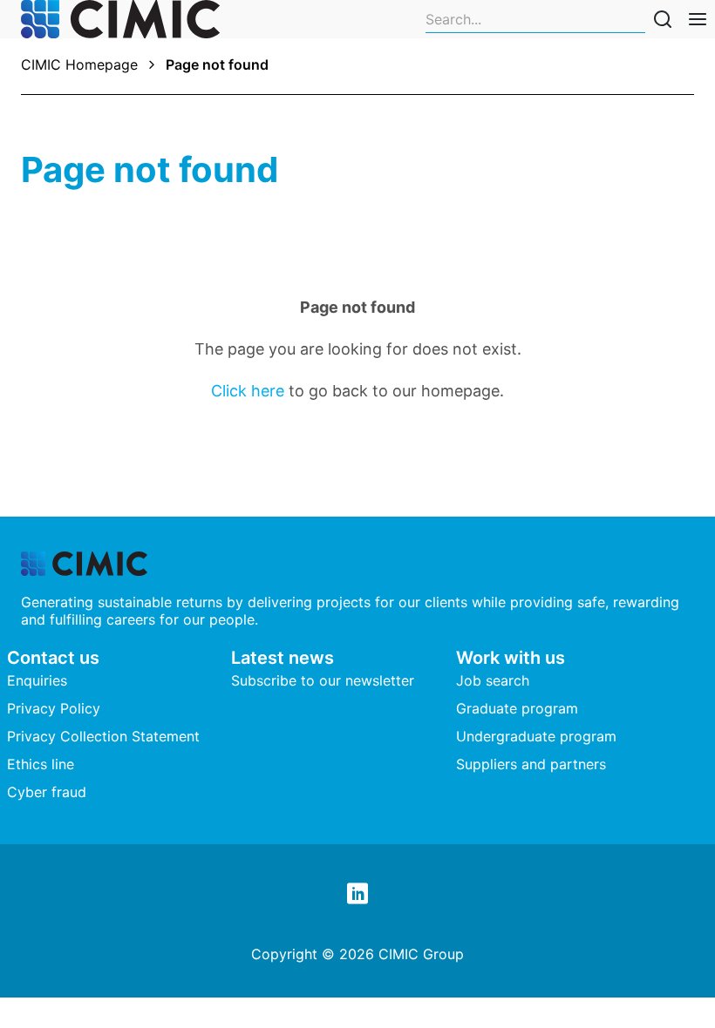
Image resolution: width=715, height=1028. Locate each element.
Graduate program (517, 708)
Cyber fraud (46, 792)
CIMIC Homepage (79, 64)
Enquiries (37, 680)
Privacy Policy (53, 708)
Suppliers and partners (531, 764)
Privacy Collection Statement (103, 736)
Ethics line (40, 764)
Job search (492, 680)
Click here (247, 391)
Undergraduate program (536, 736)
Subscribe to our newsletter (322, 680)
